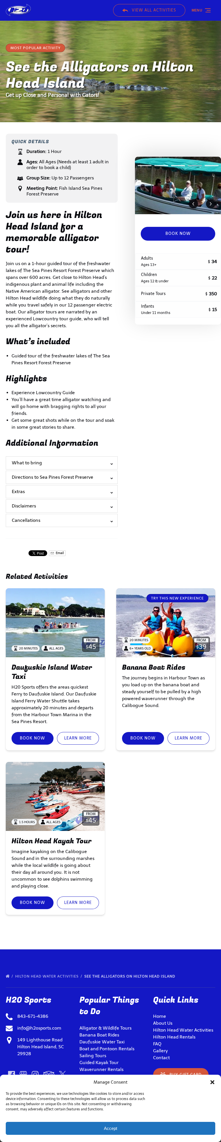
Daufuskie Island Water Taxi (52, 672)
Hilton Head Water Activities (47, 976)
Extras (18, 491)
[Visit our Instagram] (35, 1074)
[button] (212, 1082)
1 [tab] (144, 165)
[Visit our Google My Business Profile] (23, 1074)
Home (159, 1016)
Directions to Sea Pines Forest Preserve (52, 477)
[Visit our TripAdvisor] (48, 1074)
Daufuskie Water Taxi (102, 1042)
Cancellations (26, 520)
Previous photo (193, 203)
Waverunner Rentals (101, 1069)
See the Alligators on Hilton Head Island (130, 976)
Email (59, 553)
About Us (162, 1023)
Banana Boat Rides (153, 667)
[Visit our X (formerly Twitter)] (62, 1074)
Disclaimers (24, 506)
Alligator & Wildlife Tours (105, 1028)
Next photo (210, 203)
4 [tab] (195, 165)
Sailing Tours (92, 1055)
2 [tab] (161, 165)
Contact (161, 1057)
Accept (110, 1128)
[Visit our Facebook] (11, 1074)
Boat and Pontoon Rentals (106, 1048)
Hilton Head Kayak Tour (52, 841)
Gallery (160, 1050)
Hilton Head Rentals (174, 1037)
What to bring (27, 462)
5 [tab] (211, 165)
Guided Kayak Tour (99, 1062)
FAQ (157, 1044)
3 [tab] (178, 165)
